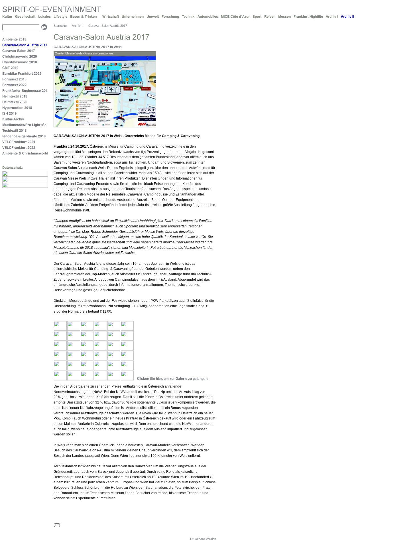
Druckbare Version (203, 539)
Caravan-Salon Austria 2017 (107, 25)
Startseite (60, 25)
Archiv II (77, 25)
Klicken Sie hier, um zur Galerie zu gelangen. (172, 379)
